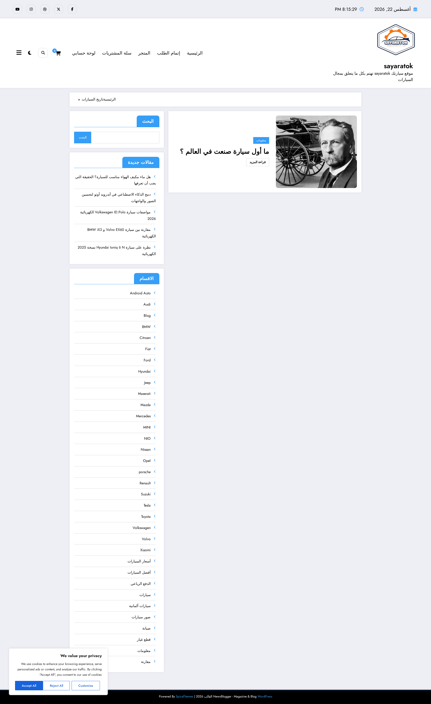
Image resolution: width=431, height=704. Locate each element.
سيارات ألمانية (140, 605)
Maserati (144, 393)
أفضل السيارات (139, 572)
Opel (147, 460)
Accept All (29, 685)
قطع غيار (144, 639)
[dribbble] (44, 9)
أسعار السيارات (139, 561)
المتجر (144, 53)
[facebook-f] (72, 9)
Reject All (56, 685)
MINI (147, 427)
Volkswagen (142, 527)
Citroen (145, 337)
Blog (147, 315)
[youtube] (17, 9)
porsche (145, 471)
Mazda (146, 404)
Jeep (147, 382)
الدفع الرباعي (141, 583)
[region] (58, 671)
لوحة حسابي (83, 53)
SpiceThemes (184, 696)
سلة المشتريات (117, 53)
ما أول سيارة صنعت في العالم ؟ (224, 151)
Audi (147, 304)
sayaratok (398, 66)
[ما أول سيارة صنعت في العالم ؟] (316, 151)
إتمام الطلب (168, 53)
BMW (146, 326)
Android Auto (140, 293)
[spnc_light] (29, 53)
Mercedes (143, 416)
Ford (147, 360)
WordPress (264, 696)
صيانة (146, 628)
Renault (145, 483)
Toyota (146, 516)
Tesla (147, 505)
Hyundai (144, 371)
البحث (148, 121)
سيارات (145, 594)
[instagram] (31, 9)
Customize (85, 685)
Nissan (146, 449)
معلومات (261, 140)
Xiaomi (145, 550)
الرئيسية (195, 53)
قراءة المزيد (258, 162)
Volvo (146, 539)
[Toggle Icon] (20, 53)
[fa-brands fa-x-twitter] (58, 9)
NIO (147, 438)
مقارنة (146, 661)
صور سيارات (141, 617)
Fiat (148, 349)
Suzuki (146, 494)
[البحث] (43, 53)
